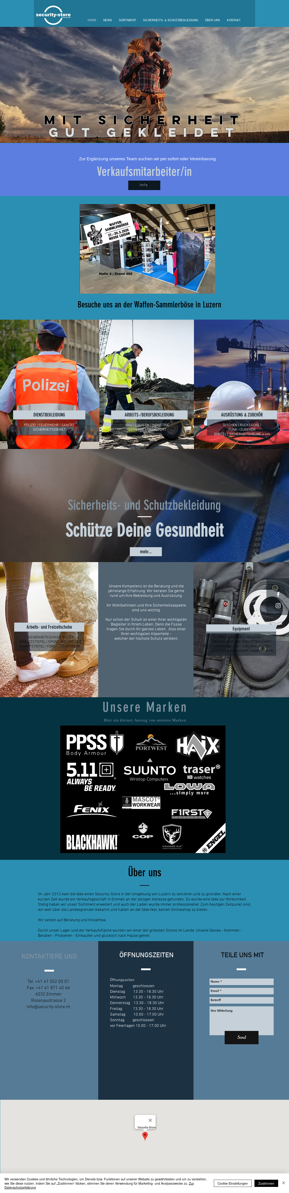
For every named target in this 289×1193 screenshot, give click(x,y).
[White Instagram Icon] (278, 605)
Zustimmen (266, 1183)
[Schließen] (283, 1183)
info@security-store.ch (48, 1007)
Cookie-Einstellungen (233, 1183)
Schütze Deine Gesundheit (145, 530)
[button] (127, 20)
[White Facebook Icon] (278, 594)
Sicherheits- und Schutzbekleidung (144, 505)
